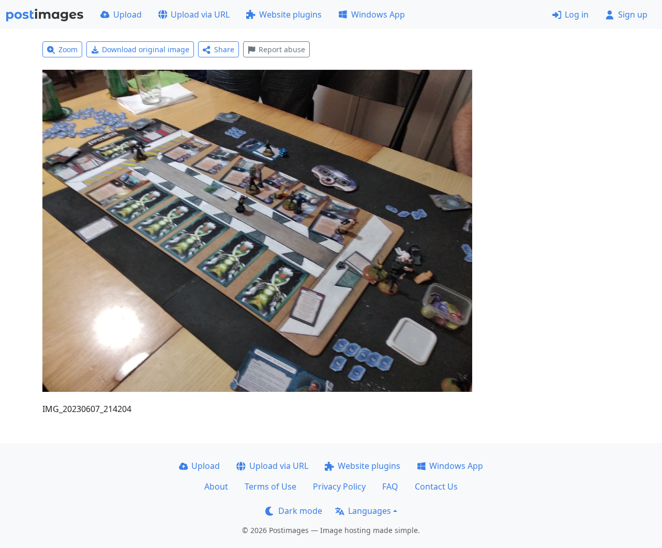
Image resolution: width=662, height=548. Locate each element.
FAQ (390, 486)
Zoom (68, 49)
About (216, 486)
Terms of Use (270, 486)
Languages (369, 510)
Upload (127, 14)
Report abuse (282, 49)
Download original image (145, 49)
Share (224, 49)
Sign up (633, 14)
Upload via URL (200, 14)
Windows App (378, 14)
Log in (577, 14)
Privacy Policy (339, 486)
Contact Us (436, 486)
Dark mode (300, 510)
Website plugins (290, 14)
